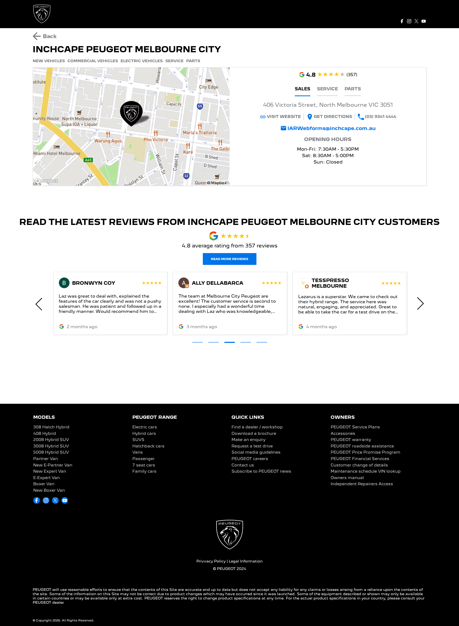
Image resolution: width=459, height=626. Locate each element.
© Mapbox (216, 183)
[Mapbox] (47, 181)
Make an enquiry (249, 440)
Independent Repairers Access (362, 484)
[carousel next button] (420, 303)
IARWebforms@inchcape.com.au (332, 128)
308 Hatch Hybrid (51, 427)
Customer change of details (359, 465)
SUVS (138, 440)
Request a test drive (252, 446)
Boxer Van (43, 484)
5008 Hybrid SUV (51, 452)
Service (327, 88)
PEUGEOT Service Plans (355, 427)
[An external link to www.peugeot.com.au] (42, 14)
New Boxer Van (49, 490)
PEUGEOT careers (250, 459)
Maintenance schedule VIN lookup (366, 471)
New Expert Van (49, 471)
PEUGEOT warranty (351, 440)
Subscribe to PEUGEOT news (261, 471)
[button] (110, 303)
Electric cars (144, 427)
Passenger (143, 459)
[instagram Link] (409, 21)
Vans (137, 452)
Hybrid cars (144, 434)
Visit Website (284, 116)
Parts (353, 88)
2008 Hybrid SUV (51, 440)
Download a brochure (254, 434)
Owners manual (347, 478)
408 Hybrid (44, 434)
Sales (302, 88)
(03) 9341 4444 (380, 116)
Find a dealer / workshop (257, 427)
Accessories (343, 434)
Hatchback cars (148, 446)
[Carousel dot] (197, 342)
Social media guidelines (256, 452)
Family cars (144, 471)
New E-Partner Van (52, 465)
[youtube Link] (424, 21)
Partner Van (45, 459)
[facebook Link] (402, 21)
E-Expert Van (46, 478)
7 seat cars (143, 465)
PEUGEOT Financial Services (360, 459)
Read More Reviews (229, 259)
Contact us (243, 465)
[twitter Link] (416, 21)
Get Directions (333, 116)
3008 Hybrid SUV (51, 446)
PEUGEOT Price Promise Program (365, 452)
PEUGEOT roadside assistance (362, 446)
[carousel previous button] (39, 303)
